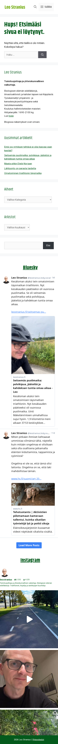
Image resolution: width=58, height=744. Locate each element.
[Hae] (42, 54)
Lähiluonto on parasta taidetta (20, 168)
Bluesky (30, 268)
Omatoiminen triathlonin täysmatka (23, 173)
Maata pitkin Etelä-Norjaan (18, 163)
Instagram (30, 560)
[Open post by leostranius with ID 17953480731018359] (29, 619)
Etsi (48, 245)
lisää (11, 115)
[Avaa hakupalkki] (35, 7)
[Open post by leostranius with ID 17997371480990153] (29, 679)
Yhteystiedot (38, 739)
